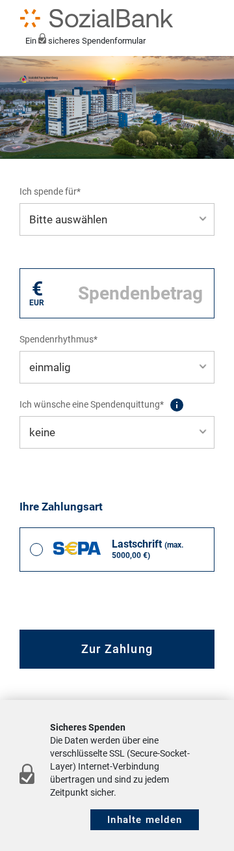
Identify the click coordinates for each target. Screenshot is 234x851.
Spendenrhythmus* (59, 339)
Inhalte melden (144, 820)
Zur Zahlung (117, 649)
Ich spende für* (50, 191)
